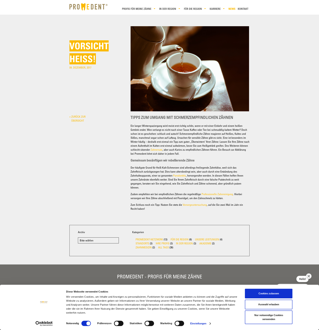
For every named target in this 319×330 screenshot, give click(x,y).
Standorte (142, 243)
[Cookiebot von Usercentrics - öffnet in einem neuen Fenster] (44, 323)
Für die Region (193, 8)
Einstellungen (198, 323)
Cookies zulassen (269, 293)
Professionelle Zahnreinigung (217, 194)
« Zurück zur (77, 118)
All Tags (163, 247)
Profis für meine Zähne (136, 8)
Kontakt (243, 8)
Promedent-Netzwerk (149, 239)
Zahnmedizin (144, 247)
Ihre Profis (162, 243)
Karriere (215, 8)
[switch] (118, 323)
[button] (309, 276)
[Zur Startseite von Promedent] (90, 6)
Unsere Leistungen (207, 239)
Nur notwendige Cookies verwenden (268, 317)
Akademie (205, 243)
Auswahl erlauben (268, 304)
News (231, 8)
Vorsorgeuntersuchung (195, 204)
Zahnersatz (156, 149)
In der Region (167, 8)
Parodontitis (179, 175)
